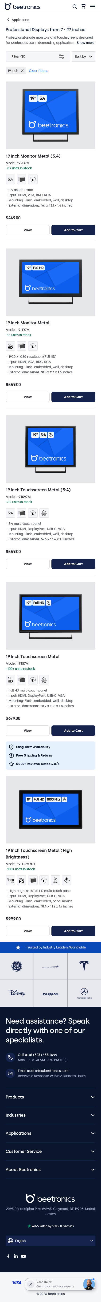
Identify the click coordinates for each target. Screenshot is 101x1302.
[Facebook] (8, 1256)
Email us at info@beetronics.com (43, 1070)
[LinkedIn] (16, 1256)
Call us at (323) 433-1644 (37, 1054)
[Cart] (83, 6)
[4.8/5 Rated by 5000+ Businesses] (29, 1226)
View (27, 230)
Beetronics (34, 1196)
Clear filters (38, 70)
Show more (85, 42)
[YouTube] (23, 1256)
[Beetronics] (22, 6)
